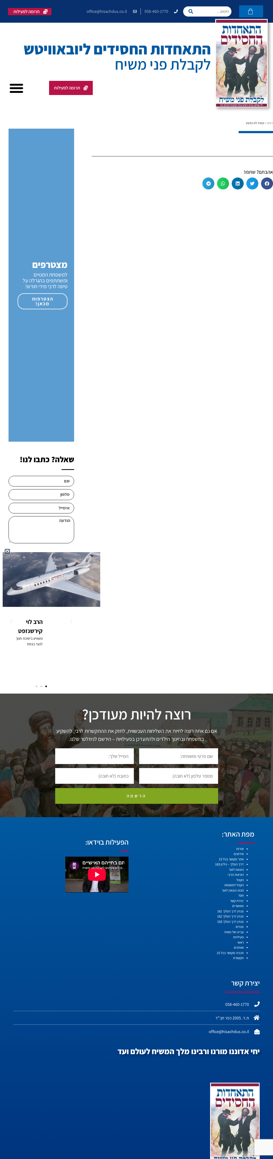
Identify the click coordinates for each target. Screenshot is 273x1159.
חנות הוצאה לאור (233, 890)
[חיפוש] (192, 11)
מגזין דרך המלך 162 (230, 916)
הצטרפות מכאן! (42, 301)
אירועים (239, 854)
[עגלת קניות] (251, 11)
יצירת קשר (237, 901)
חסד (241, 895)
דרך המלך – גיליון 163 (229, 864)
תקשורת (238, 958)
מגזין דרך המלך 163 (230, 921)
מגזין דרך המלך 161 (230, 911)
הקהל (240, 880)
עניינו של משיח (234, 932)
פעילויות (238, 937)
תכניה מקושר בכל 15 (230, 953)
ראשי (270, 123)
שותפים (239, 947)
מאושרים (238, 906)
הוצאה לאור (236, 869)
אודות (240, 848)
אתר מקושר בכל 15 (231, 859)
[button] (16, 88)
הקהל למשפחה (234, 885)
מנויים (240, 926)
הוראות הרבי (236, 874)
